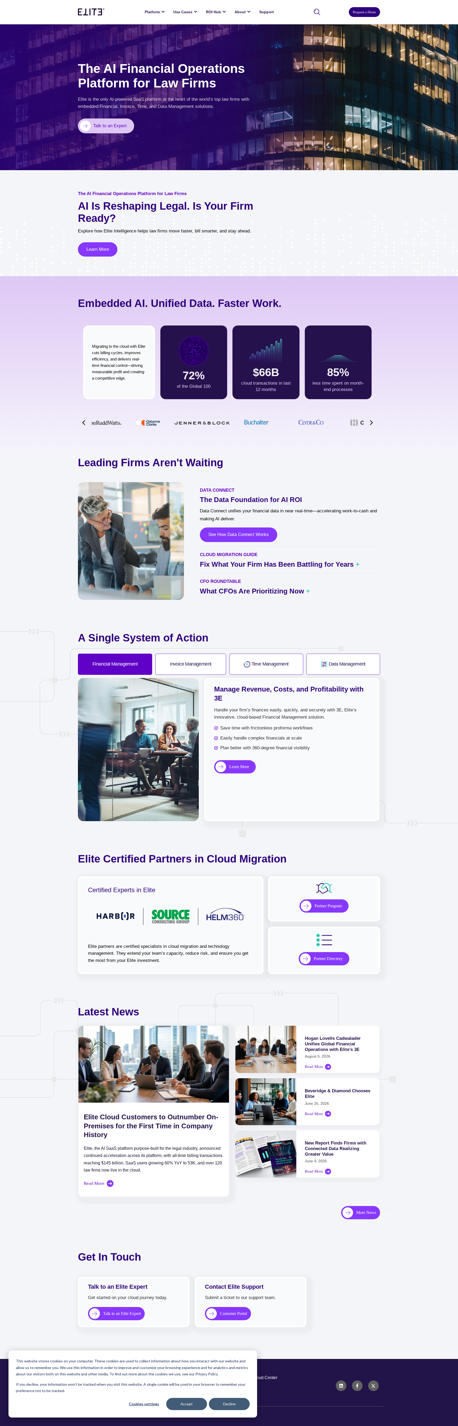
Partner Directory (328, 958)
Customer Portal (233, 1313)
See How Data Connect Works (238, 534)
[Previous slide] (84, 422)
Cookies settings (144, 1404)
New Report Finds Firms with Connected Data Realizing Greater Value (335, 1149)
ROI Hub (213, 12)
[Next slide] (371, 422)
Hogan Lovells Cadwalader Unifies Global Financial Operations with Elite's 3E (333, 1044)
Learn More (97, 249)
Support (266, 12)
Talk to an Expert (110, 125)
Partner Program (328, 906)
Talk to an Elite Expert (122, 1313)
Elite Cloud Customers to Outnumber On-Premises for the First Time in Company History (151, 1126)
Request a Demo (364, 12)
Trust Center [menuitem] (265, 1377)
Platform (152, 12)
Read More (94, 1183)
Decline (229, 1404)
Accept (186, 1404)
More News (366, 1212)
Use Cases (182, 12)
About (240, 12)
